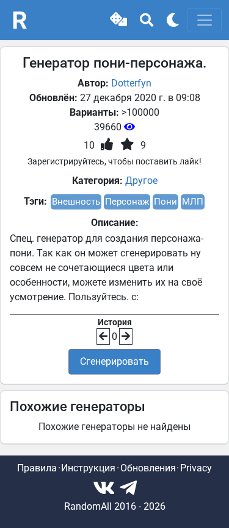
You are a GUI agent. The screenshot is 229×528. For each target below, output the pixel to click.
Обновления (148, 468)
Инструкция (88, 468)
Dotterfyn (131, 83)
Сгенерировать (114, 361)
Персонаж (127, 201)
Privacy (196, 468)
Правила (37, 468)
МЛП (192, 201)
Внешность (76, 201)
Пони (165, 201)
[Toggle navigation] (204, 20)
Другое (141, 180)
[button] (118, 20)
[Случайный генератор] (118, 20)
